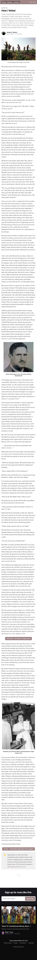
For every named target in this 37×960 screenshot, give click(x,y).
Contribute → (23, 943)
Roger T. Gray (9, 932)
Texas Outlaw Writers (16, 940)
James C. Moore (11, 32)
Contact (15, 943)
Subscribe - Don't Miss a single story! (18, 638)
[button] (34, 2)
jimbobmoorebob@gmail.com (16, 867)
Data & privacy (8, 943)
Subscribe (31, 943)
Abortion (4, 8)
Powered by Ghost (19, 946)
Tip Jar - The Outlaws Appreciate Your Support (18, 849)
